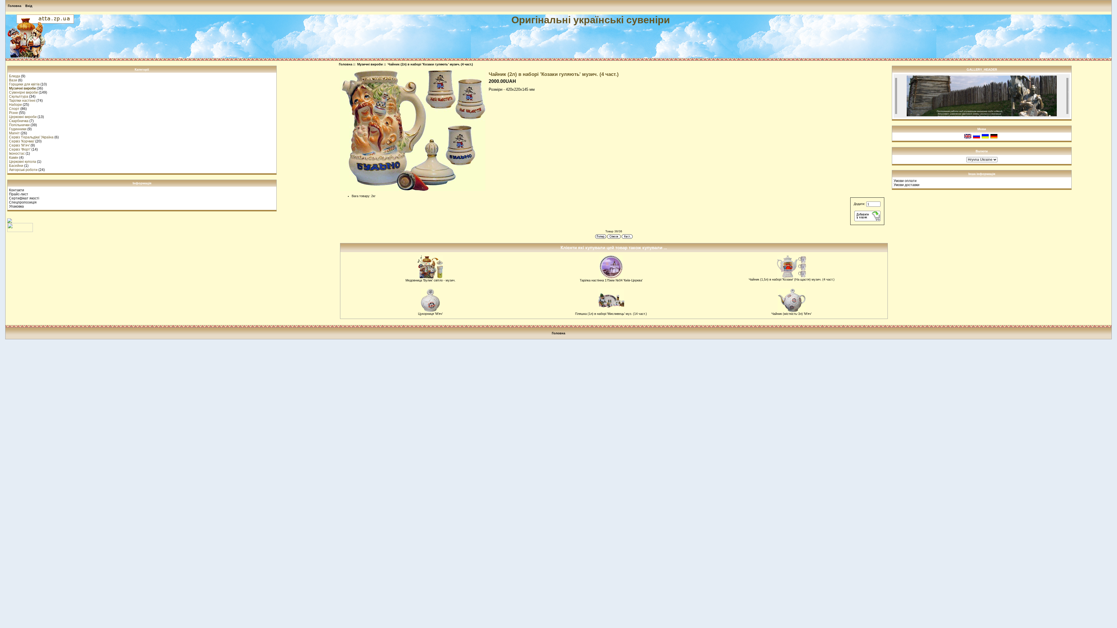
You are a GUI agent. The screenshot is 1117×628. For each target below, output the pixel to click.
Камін (13, 158)
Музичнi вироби (370, 64)
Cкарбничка (19, 121)
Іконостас (17, 153)
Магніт (14, 133)
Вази (13, 80)
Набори (15, 105)
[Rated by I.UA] (20, 231)
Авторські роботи (23, 170)
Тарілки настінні (22, 101)
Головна (14, 6)
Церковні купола (22, 162)
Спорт (14, 109)
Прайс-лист (18, 194)
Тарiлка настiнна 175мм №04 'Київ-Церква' (611, 280)
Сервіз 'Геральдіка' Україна (31, 137)
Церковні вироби (23, 117)
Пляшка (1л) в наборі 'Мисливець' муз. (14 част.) (611, 313)
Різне (13, 113)
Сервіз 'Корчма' (21, 141)
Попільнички (19, 125)
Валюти (982, 151)
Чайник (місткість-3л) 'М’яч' (791, 313)
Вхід (28, 6)
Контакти (16, 190)
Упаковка (16, 206)
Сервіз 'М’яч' (19, 145)
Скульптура (18, 96)
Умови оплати (905, 181)
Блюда (14, 76)
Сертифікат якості (24, 198)
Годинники (17, 129)
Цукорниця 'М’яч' (430, 313)
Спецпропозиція (23, 202)
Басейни (16, 166)
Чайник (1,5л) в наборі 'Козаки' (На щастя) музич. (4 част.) (792, 279)
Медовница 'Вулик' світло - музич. (430, 280)
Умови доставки (906, 185)
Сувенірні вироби (23, 92)
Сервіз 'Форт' (20, 149)
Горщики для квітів (24, 84)
